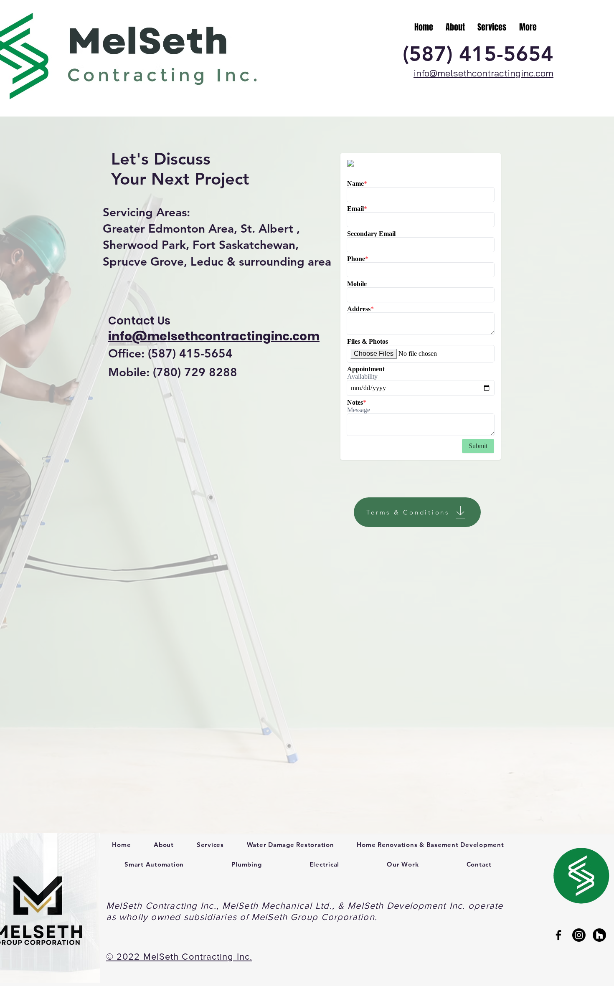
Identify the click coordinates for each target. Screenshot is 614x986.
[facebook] (558, 935)
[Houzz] (599, 935)
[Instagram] (579, 935)
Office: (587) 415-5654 (170, 353)
